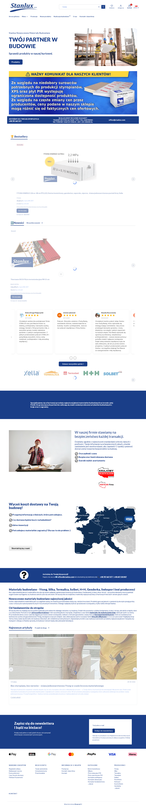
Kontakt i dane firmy (68, 771)
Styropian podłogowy (95, 777)
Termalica (117, 773)
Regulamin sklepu (15, 769)
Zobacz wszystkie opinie (72, 364)
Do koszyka (22, 211)
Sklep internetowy (72, 804)
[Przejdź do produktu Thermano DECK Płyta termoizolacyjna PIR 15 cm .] (37, 253)
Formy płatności (14, 773)
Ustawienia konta (41, 771)
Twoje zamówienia (41, 769)
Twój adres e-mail (98, 725)
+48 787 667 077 (15, 121)
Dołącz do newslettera (104, 731)
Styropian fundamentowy (96, 782)
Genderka (117, 786)
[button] (103, 7)
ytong (14, 682)
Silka (115, 771)
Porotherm (118, 779)
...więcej (90, 784)
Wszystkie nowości (33, 223)
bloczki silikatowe (99, 617)
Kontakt (64, 773)
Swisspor (117, 782)
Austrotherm (118, 784)
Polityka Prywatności (16, 777)
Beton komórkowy (94, 769)
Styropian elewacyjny (95, 779)
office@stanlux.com (66, 577)
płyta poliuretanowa (40, 613)
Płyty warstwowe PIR (95, 775)
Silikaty (90, 771)
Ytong (116, 769)
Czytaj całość (16, 697)
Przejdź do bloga (41, 628)
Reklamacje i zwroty (15, 771)
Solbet (116, 777)
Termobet (117, 775)
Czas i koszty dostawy (16, 775)
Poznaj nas (65, 769)
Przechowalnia (40, 773)
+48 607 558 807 (120, 577)
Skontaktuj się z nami (21, 548)
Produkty (16, 62)
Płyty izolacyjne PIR (94, 773)
